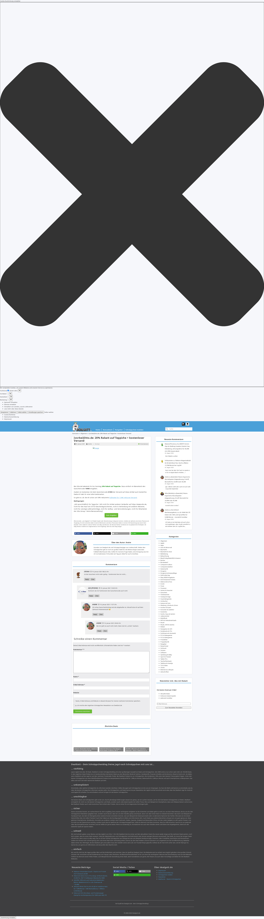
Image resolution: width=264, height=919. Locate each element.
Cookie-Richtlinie (9, 415)
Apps (162, 545)
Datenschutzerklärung (11, 417)
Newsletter (162, 877)
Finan (162, 586)
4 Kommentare (144, 444)
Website (76, 693)
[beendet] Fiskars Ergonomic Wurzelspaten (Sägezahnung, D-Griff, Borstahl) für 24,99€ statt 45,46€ (177, 479)
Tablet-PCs (163, 659)
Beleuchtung (164, 556)
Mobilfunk (163, 618)
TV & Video (164, 665)
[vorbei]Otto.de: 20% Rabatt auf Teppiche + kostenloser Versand (109, 439)
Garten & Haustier (166, 590)
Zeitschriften (164, 672)
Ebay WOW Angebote (167, 577)
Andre (90, 444)
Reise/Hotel (164, 646)
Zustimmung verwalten (8, 917)
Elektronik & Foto (166, 582)
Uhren (162, 667)
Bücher (162, 560)
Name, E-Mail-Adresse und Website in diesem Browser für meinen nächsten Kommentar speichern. (108, 701)
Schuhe (162, 650)
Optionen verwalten (10, 402)
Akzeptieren (4, 412)
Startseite (75, 433)
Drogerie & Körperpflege (168, 573)
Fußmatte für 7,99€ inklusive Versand (123, 498)
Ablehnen (13, 412)
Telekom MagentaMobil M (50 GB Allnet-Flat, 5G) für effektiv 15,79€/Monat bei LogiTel (178, 463)
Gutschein (163, 592)
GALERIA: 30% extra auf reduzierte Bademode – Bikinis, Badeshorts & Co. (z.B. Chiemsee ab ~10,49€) (136, 750)
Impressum (8, 419)
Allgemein (84, 433)
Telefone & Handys (166, 663)
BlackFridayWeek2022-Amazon (170, 558)
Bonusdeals (107, 430)
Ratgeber (119, 430)
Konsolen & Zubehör (167, 610)
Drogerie (163, 571)
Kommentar (78, 649)
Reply (87, 579)
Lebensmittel (164, 616)
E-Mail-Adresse (79, 685)
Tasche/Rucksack (166, 661)
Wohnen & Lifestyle (166, 670)
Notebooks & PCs (166, 631)
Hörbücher (164, 601)
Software (163, 652)
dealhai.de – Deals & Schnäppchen (169, 879)
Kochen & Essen (165, 607)
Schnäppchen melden (134, 430)
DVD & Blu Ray (165, 575)
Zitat (92, 579)
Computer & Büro (166, 564)
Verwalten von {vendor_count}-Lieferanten (18, 407)
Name (76, 677)
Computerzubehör (166, 567)
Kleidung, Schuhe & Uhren (169, 605)
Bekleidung (164, 554)
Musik (162, 622)
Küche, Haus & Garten (167, 614)
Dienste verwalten (10, 404)
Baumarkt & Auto (166, 552)
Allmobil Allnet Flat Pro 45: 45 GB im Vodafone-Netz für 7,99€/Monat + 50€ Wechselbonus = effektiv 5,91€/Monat (91, 889)
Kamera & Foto (165, 603)
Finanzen (163, 588)
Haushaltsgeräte (165, 599)
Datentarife (164, 569)
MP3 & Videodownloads (168, 620)
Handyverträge (165, 597)
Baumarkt (163, 550)
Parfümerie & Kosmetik (168, 633)
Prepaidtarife (164, 642)
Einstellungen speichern (36, 412)
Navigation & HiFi (166, 629)
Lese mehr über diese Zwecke (14, 409)
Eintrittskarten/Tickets (167, 580)
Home (98, 430)
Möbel (162, 627)
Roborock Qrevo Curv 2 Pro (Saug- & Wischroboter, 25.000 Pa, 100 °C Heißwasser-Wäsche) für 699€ (110, 750)
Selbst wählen (22, 412)
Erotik (162, 584)
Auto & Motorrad (166, 547)
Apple (162, 543)
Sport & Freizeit (165, 657)
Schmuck (163, 648)
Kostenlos (163, 612)
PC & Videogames (166, 635)
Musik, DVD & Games (167, 625)
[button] (132, 194)
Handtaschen (164, 595)
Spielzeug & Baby (166, 655)
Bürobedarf (164, 562)
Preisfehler (164, 640)
